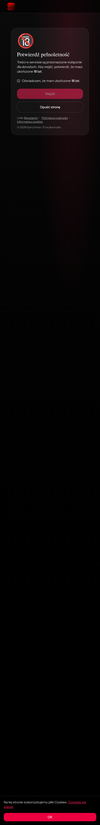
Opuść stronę (50, 107)
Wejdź (50, 94)
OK (50, 817)
